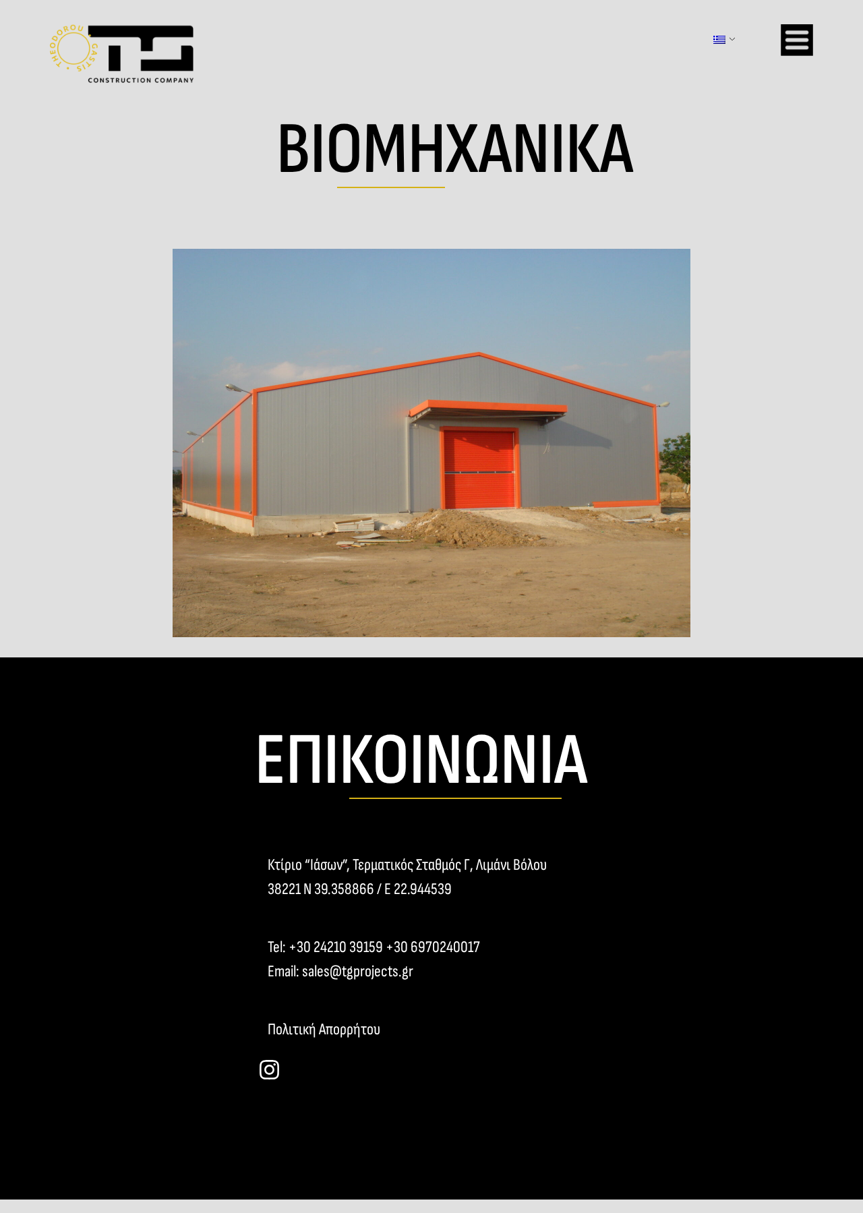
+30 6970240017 (433, 947)
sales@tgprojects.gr (357, 971)
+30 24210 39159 (336, 947)
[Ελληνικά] (719, 40)
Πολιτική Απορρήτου (324, 1029)
